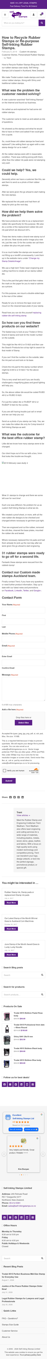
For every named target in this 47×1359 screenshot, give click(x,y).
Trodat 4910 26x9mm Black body (28, 1048)
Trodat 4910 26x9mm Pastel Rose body (28, 1014)
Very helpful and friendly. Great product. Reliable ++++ (21, 1151)
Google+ (37, 590)
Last (4, 626)
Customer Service (9, 1330)
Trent (9, 57)
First (4, 615)
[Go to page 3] (25, 1174)
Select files (23, 722)
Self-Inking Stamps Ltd (23, 1118)
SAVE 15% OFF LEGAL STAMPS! (23, 3)
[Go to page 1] (21, 1174)
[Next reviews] (43, 1154)
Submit (8, 780)
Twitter (26, 590)
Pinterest (32, 1084)
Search (42, 994)
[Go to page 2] (23, 1174)
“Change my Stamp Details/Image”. (20, 260)
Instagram (10, 1084)
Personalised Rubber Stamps (31, 54)
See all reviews (16, 1129)
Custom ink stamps (28, 51)
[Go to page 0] (19, 1174)
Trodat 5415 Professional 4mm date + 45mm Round (29, 1026)
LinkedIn (18, 590)
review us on (30, 1129)
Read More (11, 902)
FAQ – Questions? (10, 1318)
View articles (23, 815)
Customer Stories (9, 54)
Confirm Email (8, 668)
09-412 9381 (15, 1202)
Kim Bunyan (23, 1169)
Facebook (9, 590)
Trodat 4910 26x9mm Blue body (27, 1060)
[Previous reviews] (4, 1154)
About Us (6, 1337)
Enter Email (7, 656)
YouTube (27, 1084)
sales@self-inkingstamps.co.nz (22, 1205)
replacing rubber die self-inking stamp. (21, 314)
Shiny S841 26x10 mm (23, 1036)
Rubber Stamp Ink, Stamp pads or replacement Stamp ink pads (19, 893)
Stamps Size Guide (10, 1324)
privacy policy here (33, 1355)
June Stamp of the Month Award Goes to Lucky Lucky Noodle (22, 945)
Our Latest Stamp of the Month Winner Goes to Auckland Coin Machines (21, 919)
